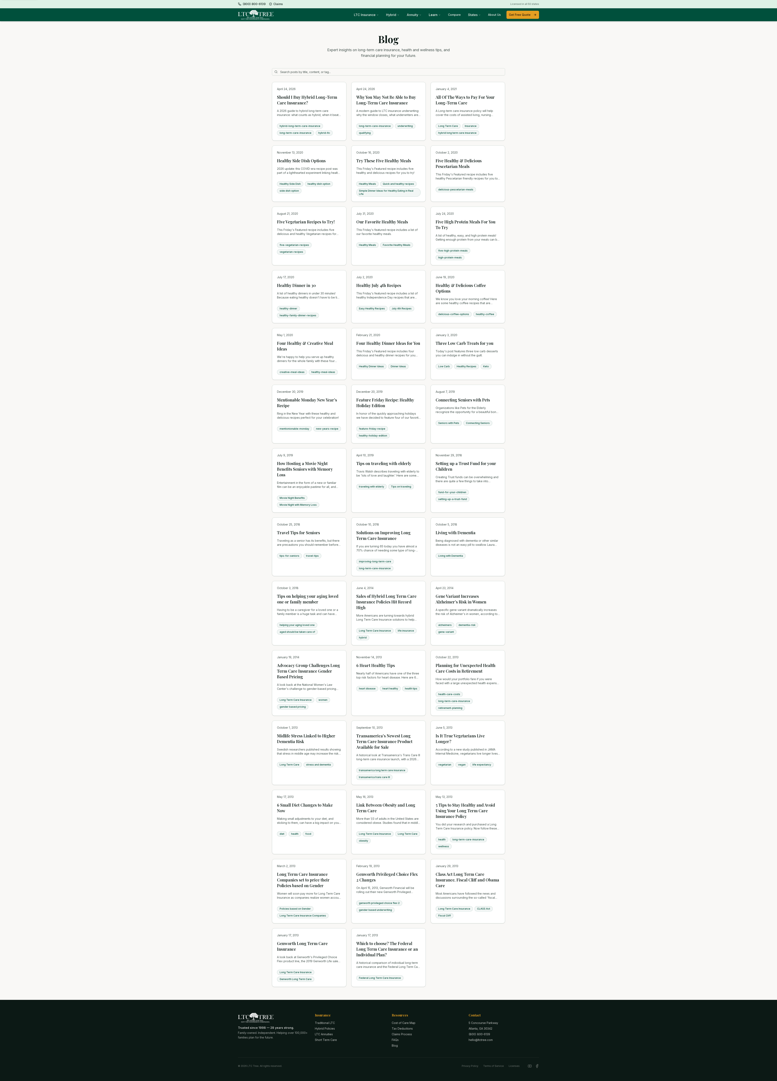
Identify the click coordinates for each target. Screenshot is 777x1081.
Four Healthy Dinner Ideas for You (388, 343)
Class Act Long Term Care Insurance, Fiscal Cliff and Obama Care (467, 879)
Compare (454, 14)
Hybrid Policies (325, 1028)
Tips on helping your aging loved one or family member (307, 598)
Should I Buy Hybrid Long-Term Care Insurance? (307, 99)
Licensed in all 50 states (524, 3)
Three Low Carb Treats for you (464, 343)
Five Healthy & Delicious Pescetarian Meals (459, 163)
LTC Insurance (365, 15)
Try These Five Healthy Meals (383, 160)
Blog (395, 1045)
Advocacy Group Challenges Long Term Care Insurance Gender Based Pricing (308, 671)
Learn (433, 15)
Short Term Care (326, 1040)
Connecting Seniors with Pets (463, 399)
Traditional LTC (325, 1023)
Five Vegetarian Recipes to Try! (306, 221)
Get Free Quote (520, 14)
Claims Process (402, 1034)
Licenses (514, 1065)
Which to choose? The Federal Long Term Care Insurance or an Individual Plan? (387, 949)
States (473, 15)
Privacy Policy (470, 1065)
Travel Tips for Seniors (298, 532)
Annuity (412, 15)
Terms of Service (493, 1065)
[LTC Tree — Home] (256, 15)
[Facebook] (537, 1066)
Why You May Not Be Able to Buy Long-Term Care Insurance (386, 99)
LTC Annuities (324, 1034)
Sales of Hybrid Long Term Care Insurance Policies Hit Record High (386, 601)
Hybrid (391, 15)
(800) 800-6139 (479, 1034)
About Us (494, 14)
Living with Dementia (456, 532)
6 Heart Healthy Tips (375, 665)
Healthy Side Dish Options (301, 160)
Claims (278, 4)
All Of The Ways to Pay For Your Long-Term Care (465, 99)
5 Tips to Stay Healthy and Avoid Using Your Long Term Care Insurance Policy (465, 810)
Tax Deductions (402, 1028)
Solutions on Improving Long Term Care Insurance (383, 535)
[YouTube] (530, 1066)
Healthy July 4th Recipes (378, 285)
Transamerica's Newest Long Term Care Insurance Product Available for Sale (384, 741)
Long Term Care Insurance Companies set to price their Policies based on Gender (303, 879)
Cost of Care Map (403, 1023)
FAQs (395, 1040)
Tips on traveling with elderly (383, 463)
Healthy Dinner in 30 (296, 285)
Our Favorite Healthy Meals (382, 221)
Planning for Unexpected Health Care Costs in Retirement (465, 668)
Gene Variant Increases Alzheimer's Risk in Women (461, 598)
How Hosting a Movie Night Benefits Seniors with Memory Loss (305, 469)
